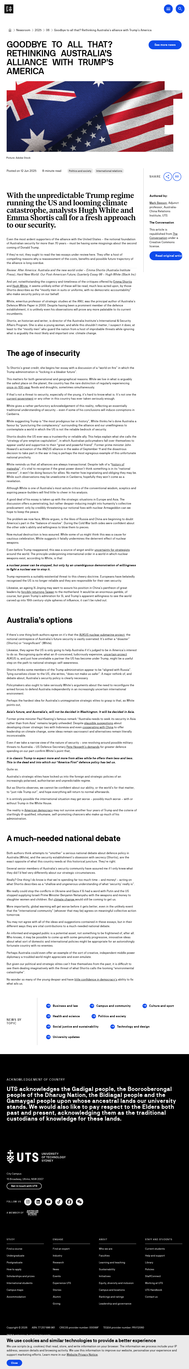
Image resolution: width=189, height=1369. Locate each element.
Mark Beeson (158, 203)
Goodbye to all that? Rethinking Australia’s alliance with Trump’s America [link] (103, 30)
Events (57, 1276)
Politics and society (80, 170)
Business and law (65, 1006)
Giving (56, 1303)
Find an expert (61, 1248)
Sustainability (107, 1269)
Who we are (105, 1248)
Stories (57, 1289)
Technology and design (133, 1026)
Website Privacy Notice (82, 1354)
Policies (149, 1269)
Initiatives (105, 1276)
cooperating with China (98, 727)
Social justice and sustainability (76, 1026)
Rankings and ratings (111, 1296)
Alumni (57, 1296)
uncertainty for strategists (112, 550)
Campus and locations (112, 1289)
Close (14, 1362)
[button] (168, 177)
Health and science (66, 1016)
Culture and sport (161, 1006)
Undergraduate (15, 1255)
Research (58, 1262)
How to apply (14, 1269)
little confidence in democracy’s (95, 979)
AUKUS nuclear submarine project (102, 634)
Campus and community (113, 1006)
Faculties (104, 1255)
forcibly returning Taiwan (37, 592)
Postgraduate (15, 1262)
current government (20, 398)
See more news (165, 45)
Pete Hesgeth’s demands (82, 747)
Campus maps (15, 1289)
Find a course (14, 1248)
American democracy (38, 810)
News (56, 1269)
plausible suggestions (98, 723)
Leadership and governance (115, 1303)
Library (149, 1262)
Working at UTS (154, 1283)
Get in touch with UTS (24, 1185)
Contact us (151, 1296)
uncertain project (115, 654)
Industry (57, 1255)
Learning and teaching (112, 1262)
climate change (64, 899)
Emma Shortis (122, 281)
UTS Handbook (153, 1289)
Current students (155, 1248)
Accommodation (16, 1296)
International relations (109, 170)
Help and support (155, 1255)
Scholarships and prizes (21, 1276)
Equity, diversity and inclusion (116, 1283)
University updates (66, 1037)
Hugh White (20, 286)
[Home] (10, 30)
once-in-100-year (18, 387)
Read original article (168, 255)
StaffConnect (153, 1276)
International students (19, 1283)
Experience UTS (62, 1283)
